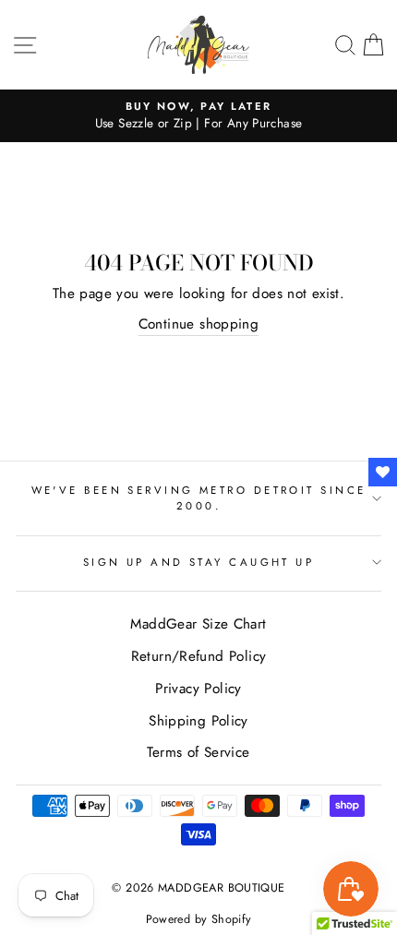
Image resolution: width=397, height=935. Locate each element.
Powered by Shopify (199, 919)
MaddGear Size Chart (198, 624)
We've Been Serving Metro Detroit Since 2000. (199, 498)
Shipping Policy (198, 721)
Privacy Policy (198, 688)
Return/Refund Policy (199, 656)
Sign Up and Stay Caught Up (199, 562)
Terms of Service (198, 752)
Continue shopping (198, 324)
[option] (198, 116)
